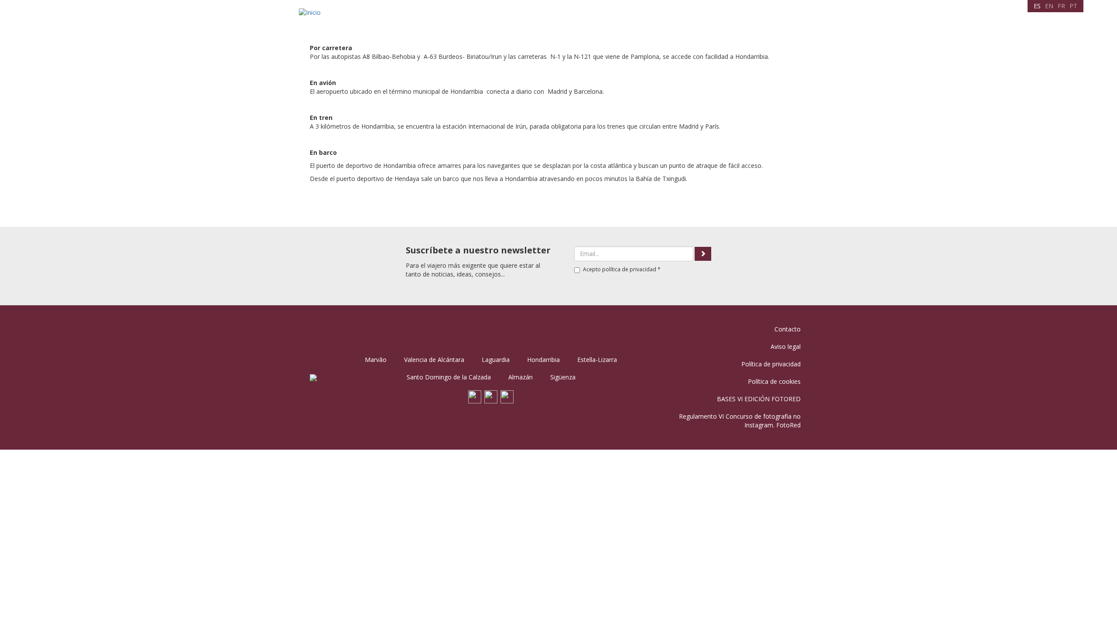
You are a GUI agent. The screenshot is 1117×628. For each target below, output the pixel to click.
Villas (556, 19)
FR (1061, 6)
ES (1037, 6)
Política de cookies (774, 381)
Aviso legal (786, 346)
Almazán (520, 377)
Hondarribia (543, 359)
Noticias (748, 19)
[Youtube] (490, 396)
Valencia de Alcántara (434, 359)
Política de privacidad (771, 364)
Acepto (622, 269)
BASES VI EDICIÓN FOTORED (759, 399)
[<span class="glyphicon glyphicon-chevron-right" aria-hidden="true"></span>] (703, 254)
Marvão (376, 359)
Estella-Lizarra (597, 359)
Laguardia (496, 359)
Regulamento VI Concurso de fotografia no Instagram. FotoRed (740, 420)
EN (1049, 6)
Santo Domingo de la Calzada (449, 377)
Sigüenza (563, 377)
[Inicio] (313, 12)
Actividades (633, 19)
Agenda (589, 19)
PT (1073, 6)
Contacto (790, 19)
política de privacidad (629, 269)
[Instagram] (507, 396)
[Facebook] (474, 396)
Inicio (478, 19)
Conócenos (517, 19)
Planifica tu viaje (693, 19)
